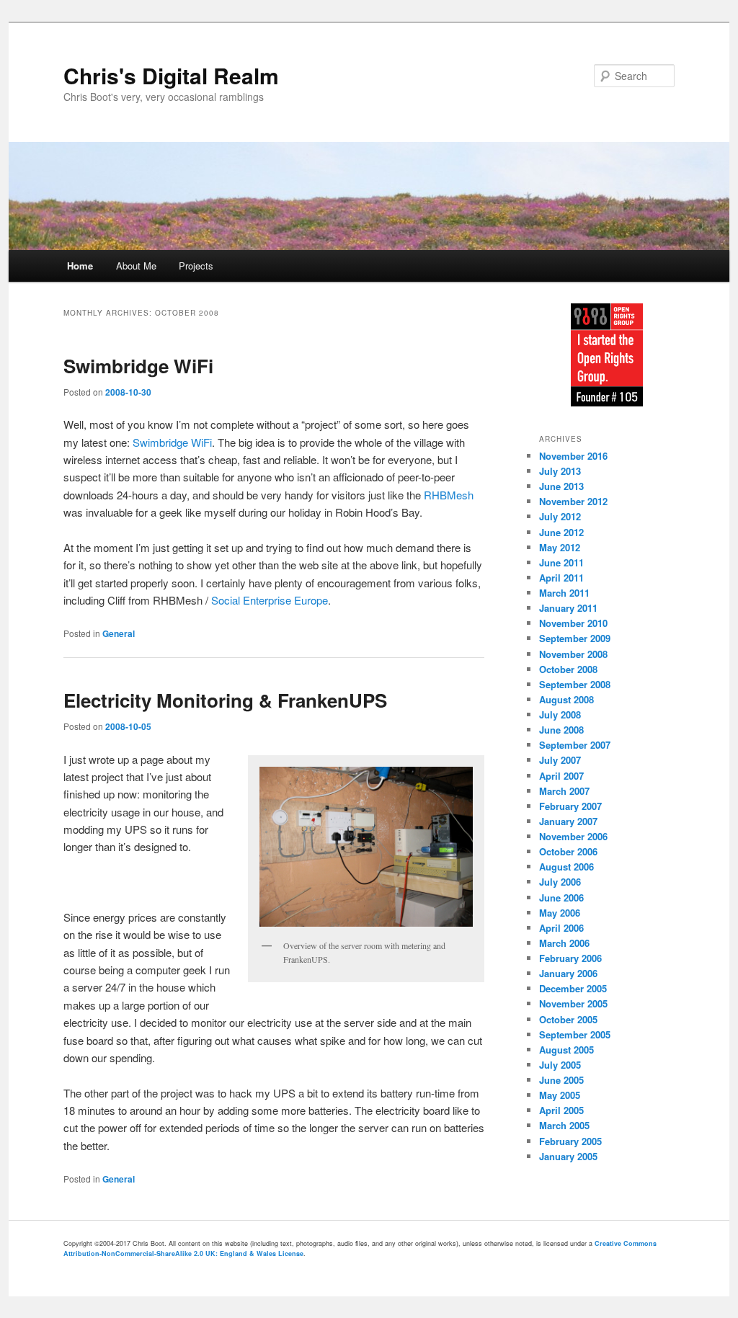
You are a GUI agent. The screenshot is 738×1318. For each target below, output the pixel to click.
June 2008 (561, 729)
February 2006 (570, 958)
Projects (196, 265)
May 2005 (559, 1095)
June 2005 (561, 1080)
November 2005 (573, 1003)
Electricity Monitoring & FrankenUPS (225, 700)
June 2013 (561, 486)
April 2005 (561, 1110)
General (118, 633)
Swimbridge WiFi (138, 365)
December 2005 (573, 988)
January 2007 (568, 821)
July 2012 (560, 516)
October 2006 (568, 851)
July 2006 (560, 882)
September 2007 (574, 745)
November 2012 (573, 501)
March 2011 (564, 593)
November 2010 (573, 623)
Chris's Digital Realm (171, 75)
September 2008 (574, 684)
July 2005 (560, 1065)
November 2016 (573, 456)
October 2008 (568, 669)
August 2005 (566, 1049)
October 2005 (568, 1019)
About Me (136, 265)
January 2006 (568, 973)
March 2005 (564, 1125)
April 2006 (561, 928)
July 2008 (560, 714)
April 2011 (561, 577)
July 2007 (560, 760)
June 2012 (561, 532)
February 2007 (570, 806)
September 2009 (574, 638)
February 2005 (570, 1141)
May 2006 (559, 913)
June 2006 (561, 897)
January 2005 (568, 1156)
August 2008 (566, 699)
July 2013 (560, 471)
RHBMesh (449, 494)
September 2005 (574, 1034)
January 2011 (568, 608)
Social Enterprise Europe (269, 599)
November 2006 (573, 836)
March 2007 (564, 791)
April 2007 (561, 776)
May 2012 (559, 547)
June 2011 (561, 562)
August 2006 (566, 866)
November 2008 (573, 654)
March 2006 (564, 943)
